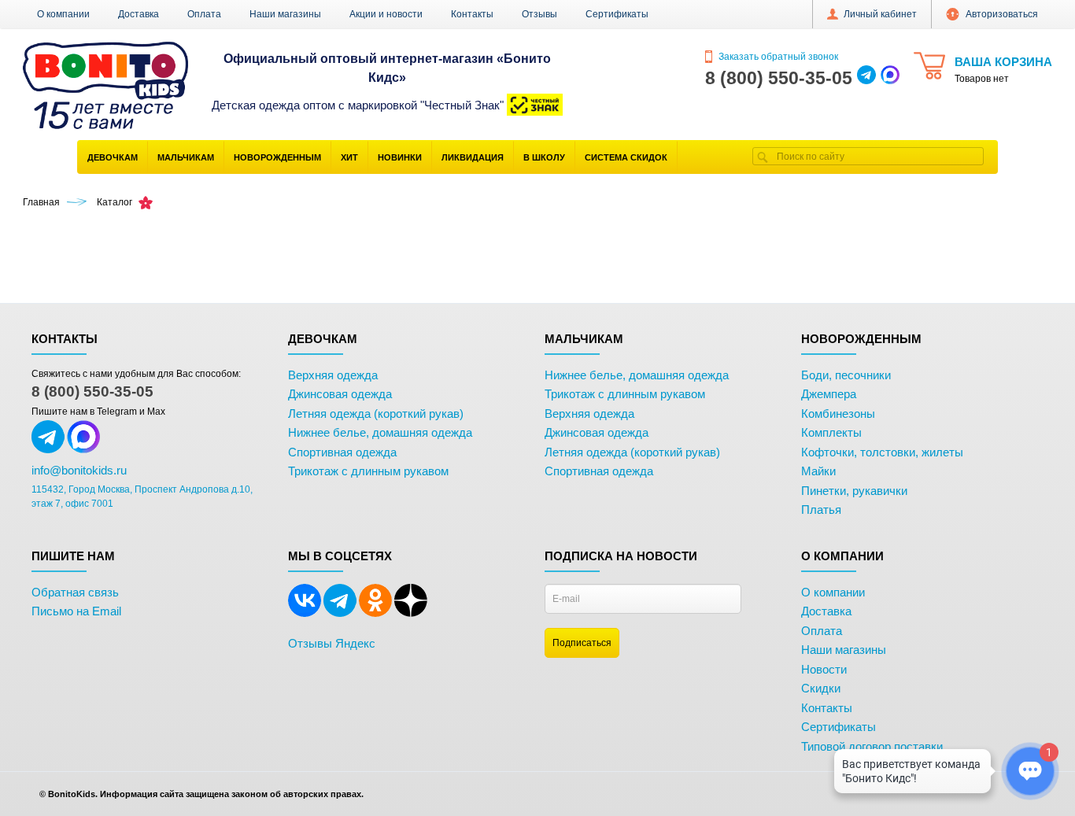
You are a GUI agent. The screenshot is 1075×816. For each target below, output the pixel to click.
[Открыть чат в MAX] (890, 78)
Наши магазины (285, 14)
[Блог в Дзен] (410, 613)
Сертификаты (617, 14)
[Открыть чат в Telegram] (866, 78)
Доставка (138, 14)
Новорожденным (277, 157)
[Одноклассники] (375, 613)
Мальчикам (185, 157)
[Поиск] (762, 156)
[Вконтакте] (304, 613)
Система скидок (626, 157)
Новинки (400, 157)
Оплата (204, 14)
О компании (63, 14)
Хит (349, 157)
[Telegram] (339, 613)
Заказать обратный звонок (777, 56)
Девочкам (112, 157)
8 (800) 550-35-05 (92, 391)
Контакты (472, 14)
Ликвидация (472, 157)
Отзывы (539, 14)
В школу (544, 157)
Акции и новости (386, 14)
